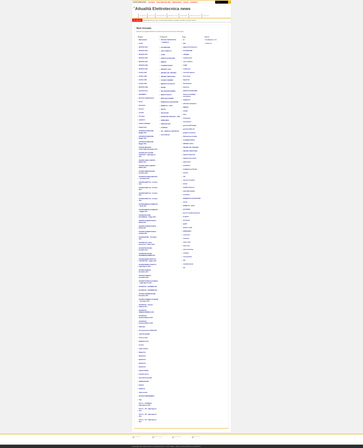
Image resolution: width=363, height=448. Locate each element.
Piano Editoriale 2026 (163, 2)
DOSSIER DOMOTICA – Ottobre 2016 (148, 199)
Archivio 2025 (143, 83)
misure (185, 183)
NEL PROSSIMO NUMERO (168, 91)
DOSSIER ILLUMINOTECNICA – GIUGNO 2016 (148, 232)
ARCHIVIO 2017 (143, 54)
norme (185, 202)
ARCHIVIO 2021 (143, 69)
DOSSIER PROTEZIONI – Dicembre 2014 (146, 249)
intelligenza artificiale (190, 169)
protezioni (186, 220)
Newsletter (142, 356)
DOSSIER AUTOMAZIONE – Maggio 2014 (146, 131)
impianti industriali (189, 154)
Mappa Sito (142, 352)
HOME (135, 15)
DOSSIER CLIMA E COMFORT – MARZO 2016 (147, 166)
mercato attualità (189, 180)
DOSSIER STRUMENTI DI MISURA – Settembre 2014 (148, 300)
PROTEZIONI (165, 113)
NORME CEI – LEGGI (167, 105)
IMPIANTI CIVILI (166, 69)
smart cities (187, 242)
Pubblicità (142, 388)
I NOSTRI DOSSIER (144, 334)
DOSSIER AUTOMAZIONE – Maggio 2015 (146, 137)
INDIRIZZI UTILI (173, 15)
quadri (185, 224)
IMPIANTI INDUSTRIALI (168, 76)
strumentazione (188, 264)
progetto (186, 216)
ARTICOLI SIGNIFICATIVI (146, 98)
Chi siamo (151, 2)
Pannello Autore (144, 374)
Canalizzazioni (187, 58)
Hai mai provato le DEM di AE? (148, 330)
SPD (184, 260)
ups (184, 267)
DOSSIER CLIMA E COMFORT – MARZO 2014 (147, 161)
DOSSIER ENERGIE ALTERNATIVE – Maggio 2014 (148, 210)
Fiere (184, 114)
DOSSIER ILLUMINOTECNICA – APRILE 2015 (148, 227)
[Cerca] (229, 2)
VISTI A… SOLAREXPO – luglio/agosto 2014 (146, 404)
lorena (207, 43)
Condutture (186, 69)
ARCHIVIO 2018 (143, 58)
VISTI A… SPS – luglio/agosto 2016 (148, 415)
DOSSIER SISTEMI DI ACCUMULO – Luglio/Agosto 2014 (148, 282)
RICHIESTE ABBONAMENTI (146, 396)
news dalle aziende (189, 191)
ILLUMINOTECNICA (167, 65)
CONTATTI (206, 15)
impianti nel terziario (189, 158)
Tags (140, 399)
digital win (186, 79)
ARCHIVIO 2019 (143, 61)
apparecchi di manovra (190, 47)
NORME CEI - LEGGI (189, 205)
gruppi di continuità (189, 132)
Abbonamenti (176, 2)
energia (185, 111)
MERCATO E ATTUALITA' (168, 83)
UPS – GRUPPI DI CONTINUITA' (170, 131)
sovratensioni (187, 256)
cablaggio (186, 54)
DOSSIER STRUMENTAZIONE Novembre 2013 (147, 294)
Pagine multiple (143, 370)
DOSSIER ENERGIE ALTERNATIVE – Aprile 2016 (148, 205)
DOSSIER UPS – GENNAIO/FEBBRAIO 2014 (146, 311)
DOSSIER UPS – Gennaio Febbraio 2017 (146, 305)
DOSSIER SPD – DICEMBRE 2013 (148, 286)
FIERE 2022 (142, 326)
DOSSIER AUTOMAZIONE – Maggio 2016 (146, 142)
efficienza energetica (189, 103)
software (186, 253)
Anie (184, 43)
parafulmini (186, 209)
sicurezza (186, 238)
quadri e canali (187, 227)
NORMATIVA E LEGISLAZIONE (169, 102)
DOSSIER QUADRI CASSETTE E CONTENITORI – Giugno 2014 (147, 260)
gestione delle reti (189, 129)
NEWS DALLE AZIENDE (167, 98)
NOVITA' (163, 109)
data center (186, 76)
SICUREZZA (164, 127)
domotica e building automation (189, 95)
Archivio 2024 (143, 79)
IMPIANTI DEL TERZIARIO (168, 72)
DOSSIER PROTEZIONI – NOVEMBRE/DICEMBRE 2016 (147, 254)
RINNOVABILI (165, 120)
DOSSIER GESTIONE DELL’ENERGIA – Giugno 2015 (147, 216)
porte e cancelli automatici (191, 213)
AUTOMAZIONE (165, 47)
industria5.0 (186, 162)
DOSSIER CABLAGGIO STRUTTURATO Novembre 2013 (148, 148)
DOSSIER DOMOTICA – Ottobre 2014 (148, 188)
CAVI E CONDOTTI (166, 51)
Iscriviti (185, 2)
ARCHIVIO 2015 (143, 47)
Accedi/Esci (194, 2)
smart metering (188, 249)
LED (184, 176)
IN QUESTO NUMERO (167, 80)
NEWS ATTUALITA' (166, 94)
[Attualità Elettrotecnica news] (162, 8)
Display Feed (142, 127)
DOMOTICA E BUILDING (168, 58)
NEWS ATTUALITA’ (195, 15)
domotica (186, 87)
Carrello (141, 112)
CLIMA (163, 54)
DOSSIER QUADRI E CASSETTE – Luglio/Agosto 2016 (148, 265)
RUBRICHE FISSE (165, 124)
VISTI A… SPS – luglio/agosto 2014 (148, 409)
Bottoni (141, 109)
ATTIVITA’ (151, 15)
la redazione (209, 39)
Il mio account (143, 337)
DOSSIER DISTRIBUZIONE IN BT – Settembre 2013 (148, 177)
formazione (186, 118)
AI (183, 39)
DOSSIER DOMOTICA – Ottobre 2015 (148, 194)
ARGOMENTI (184, 15)
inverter (185, 172)
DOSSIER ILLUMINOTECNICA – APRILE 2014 (148, 221)
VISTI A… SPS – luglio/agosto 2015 (148, 420)
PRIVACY (141, 385)
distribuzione (187, 83)
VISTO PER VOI (165, 135)
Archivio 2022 (143, 72)
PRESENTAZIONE (144, 381)
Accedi (141, 43)
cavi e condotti (187, 61)
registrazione (143, 392)
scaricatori (186, 235)
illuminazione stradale (190, 136)
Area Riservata (143, 90)
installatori (186, 165)
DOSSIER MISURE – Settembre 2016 (148, 238)
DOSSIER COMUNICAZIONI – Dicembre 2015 (147, 172)
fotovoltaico (187, 121)
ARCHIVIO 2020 (143, 65)
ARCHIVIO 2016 (143, 50)
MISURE (163, 87)
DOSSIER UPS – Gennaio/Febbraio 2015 (146, 316)
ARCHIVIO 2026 (143, 87)
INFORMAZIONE (161, 15)
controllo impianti (189, 72)
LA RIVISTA (142, 15)
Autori (141, 101)
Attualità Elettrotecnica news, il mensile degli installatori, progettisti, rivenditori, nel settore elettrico (169, 20)
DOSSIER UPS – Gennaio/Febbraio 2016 (146, 322)
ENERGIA (163, 62)
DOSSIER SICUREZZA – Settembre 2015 (145, 276)
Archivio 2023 (143, 76)
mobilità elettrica (188, 187)
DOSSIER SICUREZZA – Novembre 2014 (145, 271)
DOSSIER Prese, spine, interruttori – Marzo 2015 (146, 243)
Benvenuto (142, 105)
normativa (186, 194)
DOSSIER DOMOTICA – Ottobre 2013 (148, 183)
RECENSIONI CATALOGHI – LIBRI (170, 116)
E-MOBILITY (165, 42)
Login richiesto (143, 348)
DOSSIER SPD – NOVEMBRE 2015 (148, 290)
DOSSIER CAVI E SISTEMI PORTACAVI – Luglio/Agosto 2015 (147, 154)
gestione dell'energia (189, 125)
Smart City (186, 245)
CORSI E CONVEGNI (144, 123)
